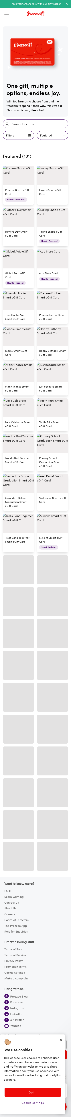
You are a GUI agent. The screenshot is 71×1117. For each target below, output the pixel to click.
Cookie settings (32, 1103)
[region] (32, 1074)
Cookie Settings (14, 972)
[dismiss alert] (67, 4)
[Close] (61, 1040)
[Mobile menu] (8, 13)
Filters (10, 135)
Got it (33, 1092)
